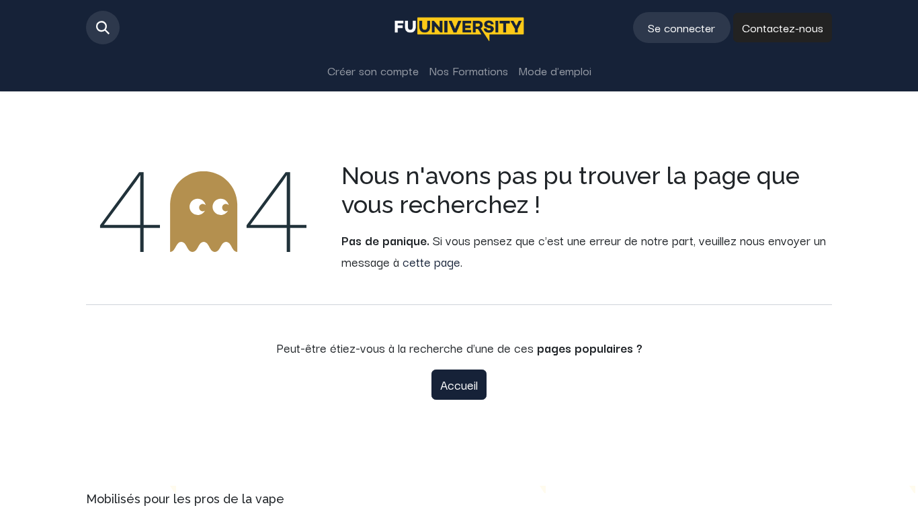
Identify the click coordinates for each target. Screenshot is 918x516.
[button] (103, 27)
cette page (431, 261)
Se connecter (681, 27)
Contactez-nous (782, 27)
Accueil (459, 384)
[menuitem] (373, 70)
